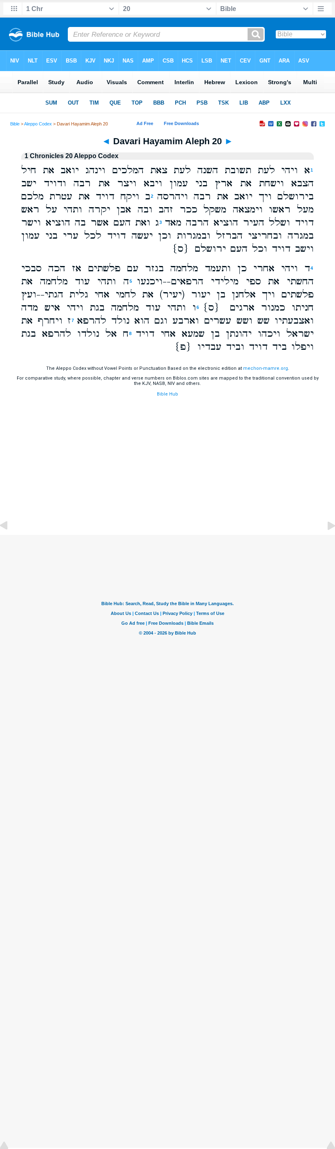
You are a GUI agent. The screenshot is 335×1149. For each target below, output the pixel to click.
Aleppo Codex (38, 123)
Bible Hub (167, 394)
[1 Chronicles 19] (10, 544)
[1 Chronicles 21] (325, 544)
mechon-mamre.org (265, 368)
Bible (15, 123)
